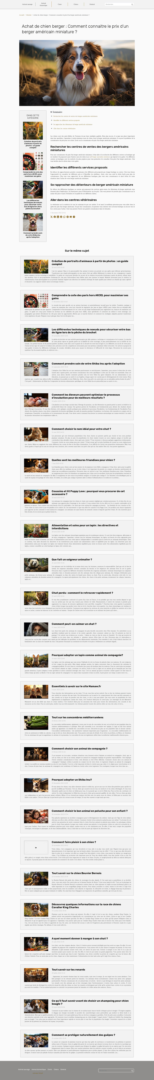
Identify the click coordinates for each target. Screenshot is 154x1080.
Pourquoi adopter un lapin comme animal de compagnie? (87, 655)
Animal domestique (43, 4)
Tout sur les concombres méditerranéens (77, 717)
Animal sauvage (27, 4)
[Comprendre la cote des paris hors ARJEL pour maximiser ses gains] (33, 161)
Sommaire (57, 112)
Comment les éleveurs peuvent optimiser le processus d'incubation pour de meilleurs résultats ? (86, 396)
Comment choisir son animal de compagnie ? (79, 748)
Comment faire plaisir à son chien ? (74, 842)
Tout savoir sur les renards (68, 969)
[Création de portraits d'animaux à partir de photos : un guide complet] (33, 130)
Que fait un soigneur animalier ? (72, 559)
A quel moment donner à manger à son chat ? (80, 938)
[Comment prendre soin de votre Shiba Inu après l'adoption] (33, 222)
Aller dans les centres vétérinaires (64, 128)
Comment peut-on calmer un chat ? (74, 623)
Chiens (76, 4)
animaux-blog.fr (38, 1073)
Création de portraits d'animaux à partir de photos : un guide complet (33, 144)
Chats (60, 4)
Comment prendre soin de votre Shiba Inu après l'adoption (32, 235)
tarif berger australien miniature (99, 157)
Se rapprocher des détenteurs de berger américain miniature (72, 124)
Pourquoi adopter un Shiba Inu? (72, 779)
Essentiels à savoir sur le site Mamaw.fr (76, 686)
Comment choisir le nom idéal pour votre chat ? (81, 428)
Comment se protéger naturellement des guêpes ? (83, 1034)
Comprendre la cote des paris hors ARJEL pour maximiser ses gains (33, 174)
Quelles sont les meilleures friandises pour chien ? (83, 460)
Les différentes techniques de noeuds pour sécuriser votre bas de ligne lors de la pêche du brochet (33, 204)
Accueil (21, 15)
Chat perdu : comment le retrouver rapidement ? (82, 592)
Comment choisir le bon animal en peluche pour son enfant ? (90, 810)
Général (92, 4)
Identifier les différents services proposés (66, 120)
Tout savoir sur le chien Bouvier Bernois (76, 873)
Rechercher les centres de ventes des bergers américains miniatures (75, 116)
